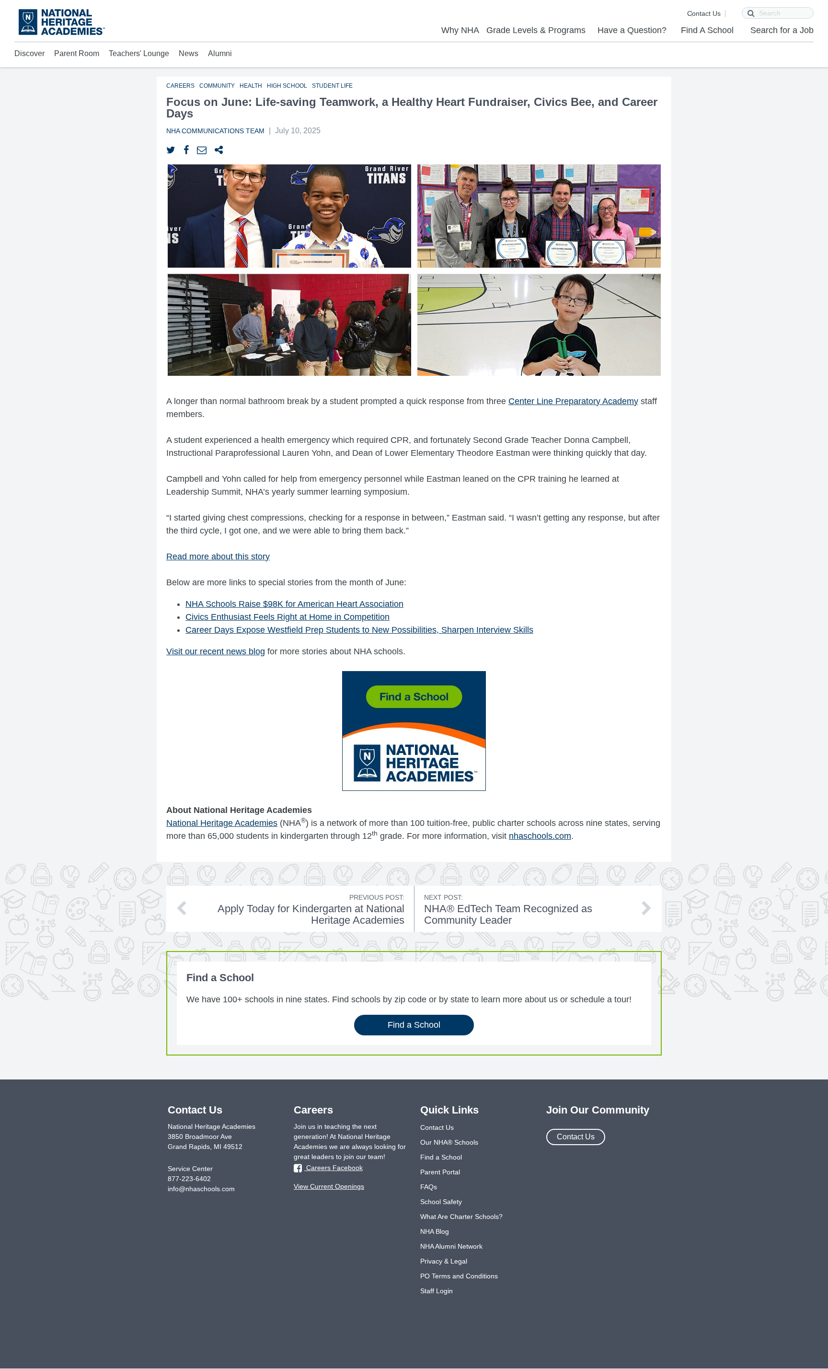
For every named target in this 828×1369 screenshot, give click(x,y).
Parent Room (76, 53)
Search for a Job (782, 30)
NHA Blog (434, 1231)
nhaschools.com (540, 836)
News (188, 53)
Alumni (220, 53)
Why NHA (460, 30)
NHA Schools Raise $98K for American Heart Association (294, 604)
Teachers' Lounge (139, 53)
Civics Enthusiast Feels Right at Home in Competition (287, 617)
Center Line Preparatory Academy (573, 401)
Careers (180, 85)
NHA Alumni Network (451, 1246)
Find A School (707, 30)
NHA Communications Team (215, 131)
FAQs (428, 1187)
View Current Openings (329, 1186)
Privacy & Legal (443, 1261)
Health (251, 85)
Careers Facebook (333, 1168)
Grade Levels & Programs (536, 30)
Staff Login (436, 1291)
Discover (29, 53)
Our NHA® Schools (449, 1142)
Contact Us (704, 13)
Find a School (414, 1025)
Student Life (332, 85)
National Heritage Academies (221, 823)
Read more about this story (218, 556)
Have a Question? (632, 30)
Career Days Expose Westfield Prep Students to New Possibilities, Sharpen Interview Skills (359, 630)
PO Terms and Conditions (459, 1276)
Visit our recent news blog (215, 651)
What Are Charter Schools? (461, 1216)
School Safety (441, 1202)
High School (287, 85)
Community (217, 85)
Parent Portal (440, 1172)
